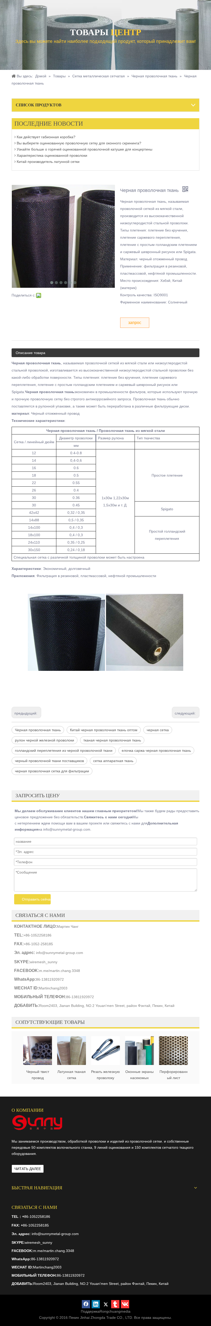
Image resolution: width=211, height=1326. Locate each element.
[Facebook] (86, 1304)
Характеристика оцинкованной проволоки (51, 149)
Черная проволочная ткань (38, 730)
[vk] (125, 1304)
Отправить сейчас (36, 899)
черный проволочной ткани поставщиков (49, 761)
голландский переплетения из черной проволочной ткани (63, 750)
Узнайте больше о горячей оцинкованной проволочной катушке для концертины (84, 143)
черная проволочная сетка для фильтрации (52, 771)
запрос (134, 322)
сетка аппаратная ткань (113, 761)
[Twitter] (105, 1304)
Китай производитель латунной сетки (48, 155)
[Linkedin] (96, 1304)
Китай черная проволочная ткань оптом (103, 730)
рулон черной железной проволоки (44, 740)
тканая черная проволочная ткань (112, 740)
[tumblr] (115, 1304)
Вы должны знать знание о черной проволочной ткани (62, 161)
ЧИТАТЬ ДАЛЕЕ (27, 1169)
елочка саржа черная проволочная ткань (156, 750)
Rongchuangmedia (115, 1311)
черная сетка (158, 730)
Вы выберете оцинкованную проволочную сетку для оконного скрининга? (78, 137)
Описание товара (30, 353)
